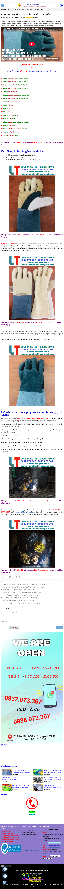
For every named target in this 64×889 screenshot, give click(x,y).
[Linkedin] (13, 577)
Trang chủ (3, 9)
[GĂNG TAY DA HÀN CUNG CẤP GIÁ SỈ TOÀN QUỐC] (32, 5)
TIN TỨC (10, 9)
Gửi (59, 627)
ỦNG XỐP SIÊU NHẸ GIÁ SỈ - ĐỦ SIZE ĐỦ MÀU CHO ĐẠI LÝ (19, 600)
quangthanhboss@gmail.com (25, 512)
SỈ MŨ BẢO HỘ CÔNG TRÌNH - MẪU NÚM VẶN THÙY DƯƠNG (20, 597)
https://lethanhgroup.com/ (54, 847)
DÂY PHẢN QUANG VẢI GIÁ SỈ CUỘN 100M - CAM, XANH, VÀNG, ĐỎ (21, 595)
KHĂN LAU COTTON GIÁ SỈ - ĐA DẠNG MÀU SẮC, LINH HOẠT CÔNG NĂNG (23, 587)
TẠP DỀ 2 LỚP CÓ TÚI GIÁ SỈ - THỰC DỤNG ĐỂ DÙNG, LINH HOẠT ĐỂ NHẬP (24, 584)
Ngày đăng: (5, 17)
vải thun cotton (12, 91)
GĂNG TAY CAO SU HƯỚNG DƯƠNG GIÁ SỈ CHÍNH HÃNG (19, 589)
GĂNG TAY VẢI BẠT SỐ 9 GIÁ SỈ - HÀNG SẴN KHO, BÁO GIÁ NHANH (21, 603)
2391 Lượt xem (21, 17)
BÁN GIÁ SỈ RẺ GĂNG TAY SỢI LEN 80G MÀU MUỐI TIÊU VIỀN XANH (22, 592)
